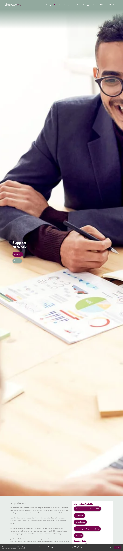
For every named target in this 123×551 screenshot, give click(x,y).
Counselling (79, 515)
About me (112, 5)
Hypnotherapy (80, 522)
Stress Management (66, 5)
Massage (79, 535)
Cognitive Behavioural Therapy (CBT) (87, 509)
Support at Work (99, 5)
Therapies (49, 5)
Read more (17, 254)
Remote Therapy (83, 5)
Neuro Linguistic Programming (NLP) (87, 529)
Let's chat (17, 261)
